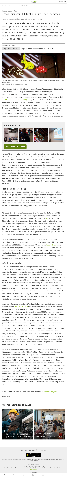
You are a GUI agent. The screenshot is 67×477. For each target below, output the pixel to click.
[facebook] (4, 474)
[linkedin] (33, 475)
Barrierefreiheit (30, 459)
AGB (36, 459)
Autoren (36, 460)
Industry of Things (48, 392)
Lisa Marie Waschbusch (28, 19)
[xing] (24, 475)
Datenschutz (24, 459)
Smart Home (51, 245)
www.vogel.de (33, 469)
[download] (53, 475)
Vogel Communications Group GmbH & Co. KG (37, 49)
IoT (47, 218)
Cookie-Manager (16, 459)
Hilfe (39, 459)
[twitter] (13, 475)
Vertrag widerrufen (45, 459)
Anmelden (62, 2)
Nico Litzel (40, 19)
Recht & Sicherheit (6, 6)
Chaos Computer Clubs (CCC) (16, 100)
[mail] (43, 474)
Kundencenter (59, 459)
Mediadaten (53, 459)
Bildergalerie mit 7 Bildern (15, 146)
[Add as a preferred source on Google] (33, 455)
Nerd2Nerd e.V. (20, 307)
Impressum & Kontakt (7, 459)
